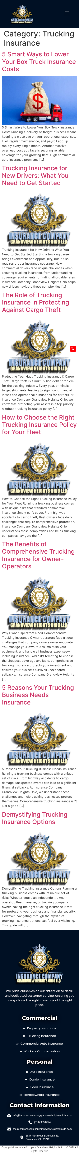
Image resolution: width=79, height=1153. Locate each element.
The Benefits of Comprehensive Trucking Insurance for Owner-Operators (38, 555)
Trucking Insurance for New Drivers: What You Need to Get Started (35, 175)
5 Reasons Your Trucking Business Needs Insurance (38, 695)
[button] (67, 13)
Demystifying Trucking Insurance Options (34, 818)
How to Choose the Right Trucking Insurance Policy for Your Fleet (39, 425)
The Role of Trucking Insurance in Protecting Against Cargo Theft (35, 302)
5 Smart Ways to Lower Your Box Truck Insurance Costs (39, 61)
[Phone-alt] (73, 349)
